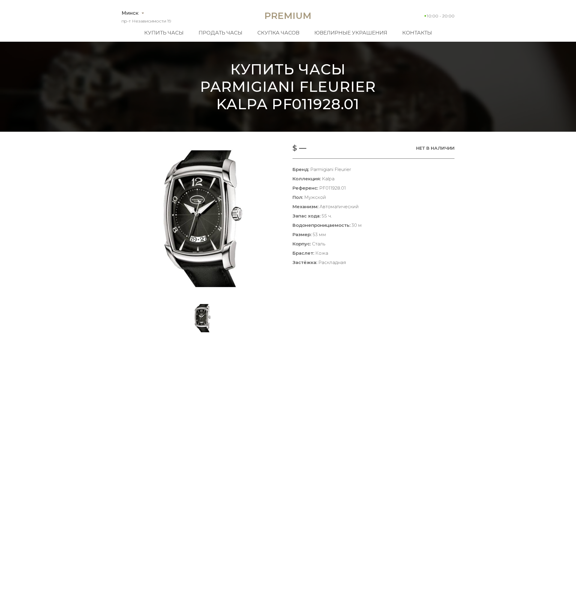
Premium (287, 15)
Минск (130, 13)
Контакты (417, 33)
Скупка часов (278, 33)
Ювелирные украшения (350, 33)
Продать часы (220, 33)
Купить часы (164, 33)
